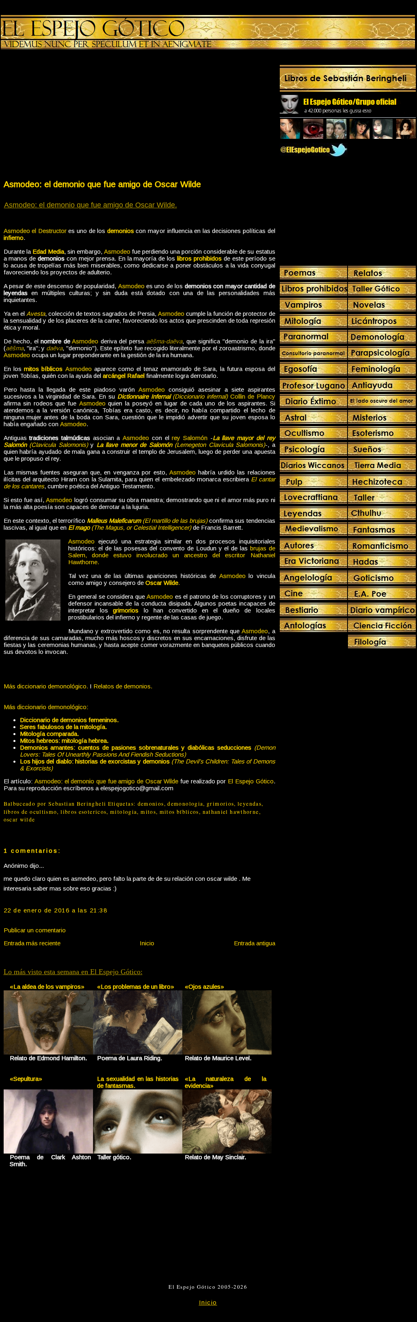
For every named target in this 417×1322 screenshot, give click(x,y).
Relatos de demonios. (122, 686)
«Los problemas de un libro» (135, 986)
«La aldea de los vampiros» (47, 986)
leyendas (249, 803)
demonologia (185, 803)
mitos (148, 811)
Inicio (147, 943)
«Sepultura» (26, 1078)
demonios (151, 803)
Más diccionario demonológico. (46, 686)
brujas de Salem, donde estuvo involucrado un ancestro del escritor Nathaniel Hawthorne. (171, 555)
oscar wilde (19, 819)
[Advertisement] (71, 116)
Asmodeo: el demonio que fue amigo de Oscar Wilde (102, 184)
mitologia (123, 811)
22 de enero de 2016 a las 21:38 (56, 910)
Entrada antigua (254, 943)
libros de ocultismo (30, 811)
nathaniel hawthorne (231, 811)
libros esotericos (83, 811)
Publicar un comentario (35, 930)
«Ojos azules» (204, 986)
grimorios (220, 803)
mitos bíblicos (179, 811)
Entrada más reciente (32, 943)
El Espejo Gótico (250, 781)
